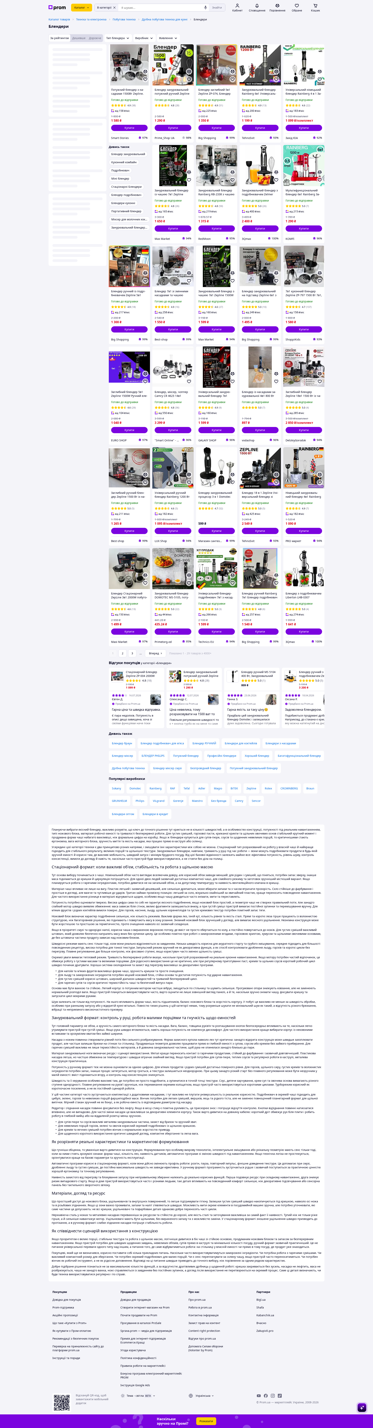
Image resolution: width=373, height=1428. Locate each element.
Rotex (268, 788)
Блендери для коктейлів (241, 743)
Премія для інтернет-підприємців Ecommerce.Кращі (143, 1340)
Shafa (260, 1307)
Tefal (187, 788)
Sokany (116, 788)
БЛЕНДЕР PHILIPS (153, 756)
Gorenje (178, 801)
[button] (129, 128)
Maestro (197, 801)
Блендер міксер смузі (167, 768)
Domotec (135, 788)
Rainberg (156, 788)
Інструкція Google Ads (135, 1385)
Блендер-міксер (122, 756)
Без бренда (218, 801)
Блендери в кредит (155, 814)
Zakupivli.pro (264, 1331)
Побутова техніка (124, 19)
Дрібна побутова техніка (128, 768)
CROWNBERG (289, 788)
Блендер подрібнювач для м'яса (162, 743)
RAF (172, 788)
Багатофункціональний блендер (299, 756)
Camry (239, 801)
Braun (310, 788)
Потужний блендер (186, 756)
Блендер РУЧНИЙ (204, 743)
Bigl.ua (261, 1299)
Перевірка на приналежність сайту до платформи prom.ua (78, 1348)
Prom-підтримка (63, 1307)
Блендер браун (122, 743)
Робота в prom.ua (200, 1307)
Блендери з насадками (281, 743)
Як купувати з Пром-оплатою (71, 1331)
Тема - (135, 1395)
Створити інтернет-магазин (139, 1307)
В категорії (104, 7)
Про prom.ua (197, 1299)
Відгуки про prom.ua (202, 1338)
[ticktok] (279, 1395)
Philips (140, 801)
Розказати (206, 1421)
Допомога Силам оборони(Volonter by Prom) (205, 1348)
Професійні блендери (221, 756)
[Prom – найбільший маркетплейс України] (57, 7)
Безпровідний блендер (205, 768)
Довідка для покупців (66, 1299)
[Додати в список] (145, 79)
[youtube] (258, 1395)
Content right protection (204, 1331)
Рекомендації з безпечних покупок (75, 1338)
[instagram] (272, 1395)
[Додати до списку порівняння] (145, 71)
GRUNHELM (119, 801)
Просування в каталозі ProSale (140, 1323)
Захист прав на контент (204, 1323)
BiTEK (234, 788)
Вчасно (261, 1323)
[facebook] (265, 1395)
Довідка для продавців (135, 1299)
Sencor (256, 801)
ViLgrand (159, 801)
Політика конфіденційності (138, 1358)
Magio (218, 788)
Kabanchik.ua (265, 1315)
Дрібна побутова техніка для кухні (164, 19)
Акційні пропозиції (65, 1315)
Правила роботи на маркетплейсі (143, 1366)
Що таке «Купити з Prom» (69, 1323)
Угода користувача (133, 1350)
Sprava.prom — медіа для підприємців (146, 1331)
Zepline (251, 788)
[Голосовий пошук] (205, 7)
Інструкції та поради (66, 1358)
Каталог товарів (59, 19)
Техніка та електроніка (91, 19)
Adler (201, 788)
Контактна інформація (203, 1315)
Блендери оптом (123, 814)
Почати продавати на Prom (138, 1315)
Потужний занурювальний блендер (254, 768)
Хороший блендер (257, 756)
